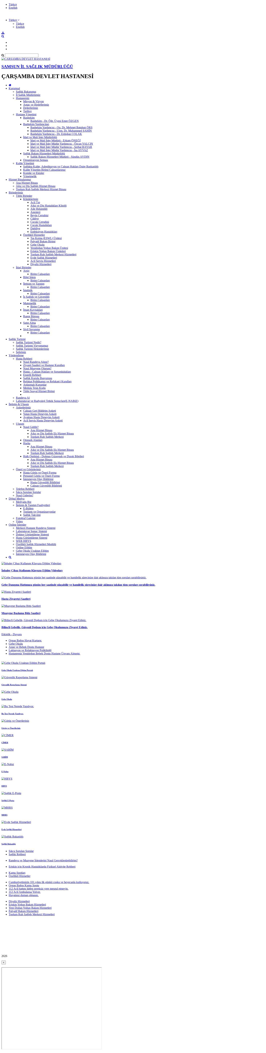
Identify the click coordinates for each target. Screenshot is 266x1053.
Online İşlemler (17, 524)
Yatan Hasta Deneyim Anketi (39, 414)
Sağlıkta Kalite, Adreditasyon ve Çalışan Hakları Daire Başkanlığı (60, 166)
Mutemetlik (29, 303)
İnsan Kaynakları (33, 309)
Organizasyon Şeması (35, 160)
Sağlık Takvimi (32, 514)
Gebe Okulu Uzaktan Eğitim (32, 550)
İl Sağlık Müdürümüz (28, 94)
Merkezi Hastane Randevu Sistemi (35, 527)
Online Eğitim (24, 547)
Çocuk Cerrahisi (39, 221)
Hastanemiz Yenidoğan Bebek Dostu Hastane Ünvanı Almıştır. (44, 653)
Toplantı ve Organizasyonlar (39, 511)
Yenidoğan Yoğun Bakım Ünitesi (49, 247)
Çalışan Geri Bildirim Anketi (39, 410)
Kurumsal (14, 88)
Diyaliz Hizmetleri (40, 264)
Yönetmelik (30, 176)
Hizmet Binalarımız (20, 179)
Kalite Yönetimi (25, 163)
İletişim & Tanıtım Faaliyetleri (33, 505)
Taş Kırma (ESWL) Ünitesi (46, 238)
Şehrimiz (21, 352)
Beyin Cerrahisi (39, 215)
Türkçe (13, 4)
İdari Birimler (23, 267)
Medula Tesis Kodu (34, 387)
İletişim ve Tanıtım (33, 283)
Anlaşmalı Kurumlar (35, 384)
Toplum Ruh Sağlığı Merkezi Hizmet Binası (41, 189)
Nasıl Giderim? (24, 495)
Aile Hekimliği (38, 208)
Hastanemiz (22, 98)
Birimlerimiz (16, 192)
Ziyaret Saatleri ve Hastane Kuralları (44, 365)
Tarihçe (27, 111)
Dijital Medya (16, 498)
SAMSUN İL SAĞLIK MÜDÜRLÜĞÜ (37, 66)
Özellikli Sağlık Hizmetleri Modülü (36, 544)
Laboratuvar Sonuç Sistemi (31, 531)
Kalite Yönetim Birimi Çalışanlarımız (44, 169)
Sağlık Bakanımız (26, 91)
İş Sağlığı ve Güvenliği (36, 296)
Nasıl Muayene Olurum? (37, 368)
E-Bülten (28, 508)
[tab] (133, 647)
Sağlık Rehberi (17, 854)
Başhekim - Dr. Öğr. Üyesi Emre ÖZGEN (54, 120)
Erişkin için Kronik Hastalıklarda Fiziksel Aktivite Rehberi (42, 866)
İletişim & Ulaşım (19, 404)
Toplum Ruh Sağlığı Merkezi (47, 436)
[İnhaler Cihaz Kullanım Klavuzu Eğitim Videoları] (31, 563)
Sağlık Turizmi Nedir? (28, 342)
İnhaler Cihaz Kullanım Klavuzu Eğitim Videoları (31, 570)
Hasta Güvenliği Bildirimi (45, 482)
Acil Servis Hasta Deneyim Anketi (43, 420)
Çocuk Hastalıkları (41, 225)
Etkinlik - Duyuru (11, 634)
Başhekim (29, 117)
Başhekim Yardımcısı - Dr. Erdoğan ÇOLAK (56, 133)
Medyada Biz (23, 501)
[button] (14, 20)
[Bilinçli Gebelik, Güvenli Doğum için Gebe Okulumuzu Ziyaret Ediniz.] (43, 620)
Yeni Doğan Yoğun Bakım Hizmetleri (30, 907)
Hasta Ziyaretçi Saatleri (15, 598)
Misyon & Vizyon (33, 101)
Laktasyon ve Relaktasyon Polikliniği (30, 650)
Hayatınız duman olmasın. (24, 895)
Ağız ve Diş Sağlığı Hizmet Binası (35, 186)
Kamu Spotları (17, 872)
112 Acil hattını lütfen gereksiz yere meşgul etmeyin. (38, 888)
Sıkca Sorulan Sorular (28, 492)
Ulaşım (20, 423)
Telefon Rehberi (25, 488)
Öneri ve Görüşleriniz (28, 469)
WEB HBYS (23, 541)
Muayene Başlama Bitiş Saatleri (20, 613)
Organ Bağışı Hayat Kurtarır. (25, 640)
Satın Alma (29, 322)
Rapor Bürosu (31, 316)
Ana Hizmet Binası (27, 182)
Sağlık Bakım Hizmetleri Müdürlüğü (44, 153)
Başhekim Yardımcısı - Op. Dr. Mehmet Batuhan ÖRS (61, 127)
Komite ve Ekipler (33, 173)
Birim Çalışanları (40, 274)
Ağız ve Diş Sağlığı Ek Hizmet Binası (52, 433)
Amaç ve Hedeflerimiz (36, 104)
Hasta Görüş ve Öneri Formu (39, 472)
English (13, 7)
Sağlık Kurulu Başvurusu (37, 378)
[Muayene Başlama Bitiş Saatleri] (21, 605)
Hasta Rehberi (24, 358)
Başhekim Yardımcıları (36, 124)
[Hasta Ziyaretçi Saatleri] (16, 591)
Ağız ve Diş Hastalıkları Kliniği (48, 205)
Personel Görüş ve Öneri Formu (41, 475)
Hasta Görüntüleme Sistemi (31, 537)
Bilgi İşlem (29, 277)
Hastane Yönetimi (26, 114)
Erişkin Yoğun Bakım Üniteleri (48, 251)
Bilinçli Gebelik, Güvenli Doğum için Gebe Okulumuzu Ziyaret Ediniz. (44, 627)
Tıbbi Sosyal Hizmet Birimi (39, 391)
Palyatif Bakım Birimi (42, 241)
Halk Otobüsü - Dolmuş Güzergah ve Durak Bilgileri (53, 456)
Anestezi (35, 212)
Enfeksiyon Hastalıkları (43, 231)
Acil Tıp (35, 202)
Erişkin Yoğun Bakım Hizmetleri (27, 904)
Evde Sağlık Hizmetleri (43, 257)
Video (19, 521)
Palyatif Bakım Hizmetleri (23, 911)
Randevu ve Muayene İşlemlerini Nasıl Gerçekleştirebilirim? (43, 860)
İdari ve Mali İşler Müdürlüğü (40, 137)
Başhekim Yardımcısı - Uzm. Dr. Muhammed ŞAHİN (61, 130)
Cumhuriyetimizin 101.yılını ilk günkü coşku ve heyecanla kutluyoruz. (49, 882)
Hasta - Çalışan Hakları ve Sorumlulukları (47, 371)
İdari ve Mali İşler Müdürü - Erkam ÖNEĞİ (55, 140)
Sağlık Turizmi (17, 339)
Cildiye (34, 218)
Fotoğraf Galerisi (25, 518)
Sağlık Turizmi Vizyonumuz (32, 345)
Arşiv (26, 270)
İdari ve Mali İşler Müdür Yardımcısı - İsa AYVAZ (59, 150)
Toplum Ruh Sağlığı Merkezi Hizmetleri (53, 254)
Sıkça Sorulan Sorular (21, 851)
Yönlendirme (16, 355)
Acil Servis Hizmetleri (43, 260)
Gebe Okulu (37, 244)
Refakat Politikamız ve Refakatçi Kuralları (47, 381)
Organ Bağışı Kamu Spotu (24, 885)
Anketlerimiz (23, 407)
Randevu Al (23, 397)
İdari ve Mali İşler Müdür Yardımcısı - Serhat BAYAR (61, 147)
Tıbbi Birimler (24, 195)
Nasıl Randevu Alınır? (36, 361)
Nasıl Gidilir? (31, 427)
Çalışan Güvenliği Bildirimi (46, 485)
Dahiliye (35, 228)
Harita (26, 443)
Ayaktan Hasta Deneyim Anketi (41, 417)
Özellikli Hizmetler (34, 234)
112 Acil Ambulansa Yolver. (25, 891)
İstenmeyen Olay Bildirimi (38, 479)
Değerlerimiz (30, 107)
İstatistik (28, 290)
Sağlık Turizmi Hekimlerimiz (32, 348)
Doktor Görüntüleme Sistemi (32, 534)
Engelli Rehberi (32, 374)
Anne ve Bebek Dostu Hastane (26, 647)
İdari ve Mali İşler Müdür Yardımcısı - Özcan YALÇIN (61, 143)
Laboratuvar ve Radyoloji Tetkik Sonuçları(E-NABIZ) (47, 400)
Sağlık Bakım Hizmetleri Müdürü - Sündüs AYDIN (59, 156)
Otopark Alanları (32, 440)
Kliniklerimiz (30, 199)
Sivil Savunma (31, 329)
